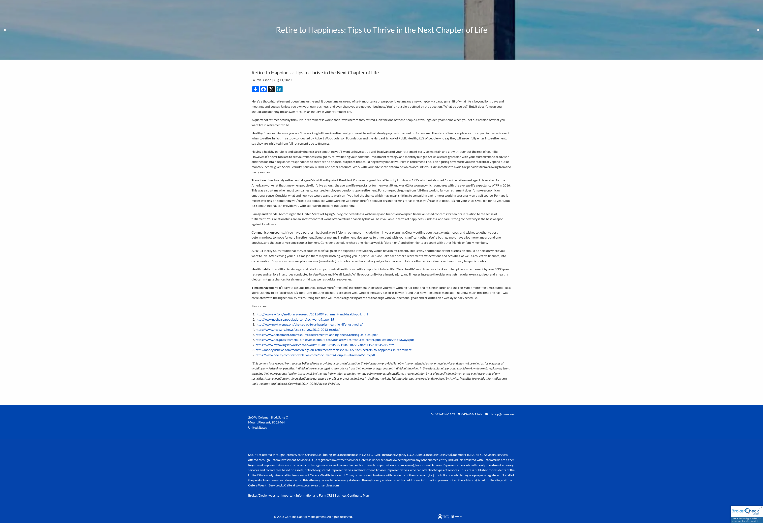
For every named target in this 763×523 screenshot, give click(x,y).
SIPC (479, 454)
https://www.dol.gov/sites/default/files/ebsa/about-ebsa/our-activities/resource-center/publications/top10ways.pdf (335, 339)
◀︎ (6, 29)
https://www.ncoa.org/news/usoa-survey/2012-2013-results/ (298, 329)
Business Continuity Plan (352, 495)
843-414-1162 (445, 414)
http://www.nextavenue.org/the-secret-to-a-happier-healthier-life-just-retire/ (309, 324)
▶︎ (760, 29)
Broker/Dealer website (263, 495)
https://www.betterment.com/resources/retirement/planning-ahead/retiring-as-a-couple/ (317, 334)
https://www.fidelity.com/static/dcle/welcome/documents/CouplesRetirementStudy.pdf (315, 355)
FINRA (469, 454)
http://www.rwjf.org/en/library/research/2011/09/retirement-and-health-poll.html (312, 314)
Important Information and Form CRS (306, 495)
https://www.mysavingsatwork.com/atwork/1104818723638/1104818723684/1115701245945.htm (325, 345)
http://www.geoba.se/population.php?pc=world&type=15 (295, 319)
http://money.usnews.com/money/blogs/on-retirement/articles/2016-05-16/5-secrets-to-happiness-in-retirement (334, 350)
